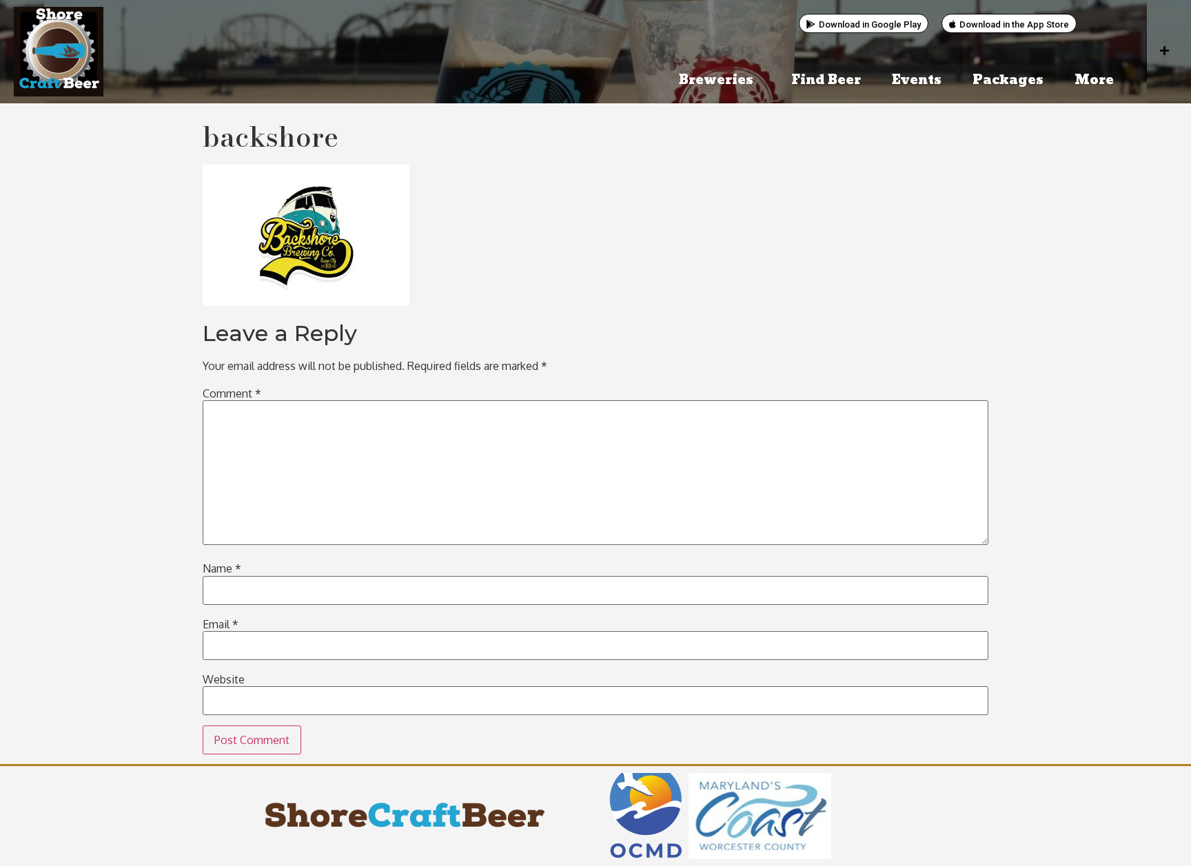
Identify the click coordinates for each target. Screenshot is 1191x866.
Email (220, 624)
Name (222, 568)
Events (916, 80)
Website (224, 679)
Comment (232, 393)
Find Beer (826, 80)
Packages (1008, 80)
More (1094, 80)
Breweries (716, 80)
